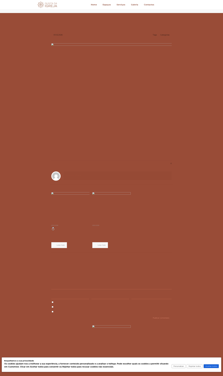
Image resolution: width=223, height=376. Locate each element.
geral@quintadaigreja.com (72, 353)
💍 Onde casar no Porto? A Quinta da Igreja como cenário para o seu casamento (69, 233)
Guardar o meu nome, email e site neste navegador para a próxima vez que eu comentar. (94, 302)
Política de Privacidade (152, 348)
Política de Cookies (152, 350)
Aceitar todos (211, 366)
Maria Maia (73, 175)
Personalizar (178, 366)
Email (94, 292)
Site (133, 292)
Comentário (57, 266)
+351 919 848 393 (72, 350)
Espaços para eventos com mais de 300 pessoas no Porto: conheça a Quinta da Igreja (111, 233)
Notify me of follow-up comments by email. (73, 307)
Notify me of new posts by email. (68, 312)
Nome (54, 292)
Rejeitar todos (195, 366)
